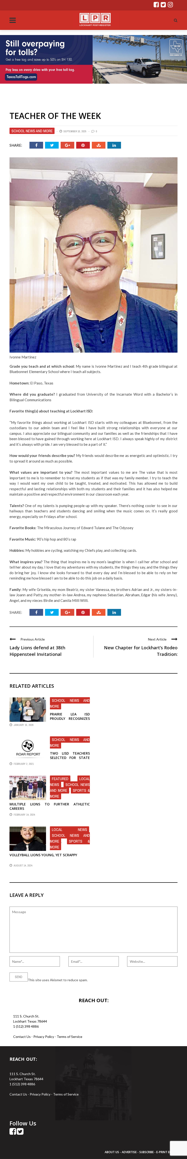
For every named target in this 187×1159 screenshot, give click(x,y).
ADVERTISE (129, 1152)
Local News (69, 829)
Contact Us (22, 1036)
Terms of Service (69, 1036)
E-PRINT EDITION (168, 1152)
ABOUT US (112, 1152)
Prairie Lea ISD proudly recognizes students (70, 718)
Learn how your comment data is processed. (121, 980)
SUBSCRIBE (146, 1152)
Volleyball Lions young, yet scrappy (43, 855)
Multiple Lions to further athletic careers (49, 806)
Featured (60, 778)
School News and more (32, 131)
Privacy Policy (44, 1036)
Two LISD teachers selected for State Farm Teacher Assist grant (70, 760)
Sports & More (70, 844)
